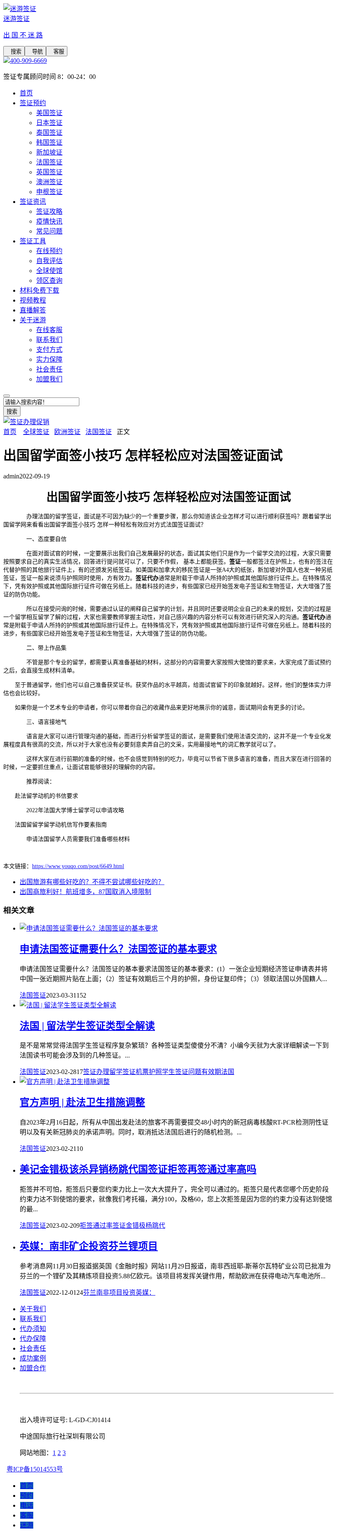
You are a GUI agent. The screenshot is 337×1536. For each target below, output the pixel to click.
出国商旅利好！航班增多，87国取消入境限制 (85, 891)
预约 (26, 1495)
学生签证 (175, 1071)
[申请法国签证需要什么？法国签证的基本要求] (89, 928)
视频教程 (33, 300)
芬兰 (89, 1292)
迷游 (26, 1525)
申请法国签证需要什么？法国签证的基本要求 (118, 949)
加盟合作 (33, 1368)
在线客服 (49, 329)
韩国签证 (49, 142)
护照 (155, 1071)
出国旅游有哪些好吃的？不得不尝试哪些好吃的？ (92, 881)
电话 (26, 1505)
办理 (102, 1071)
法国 (227, 1071)
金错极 (135, 1225)
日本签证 (49, 122)
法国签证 (49, 162)
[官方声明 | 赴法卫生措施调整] (65, 1081)
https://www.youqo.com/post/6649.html (78, 866)
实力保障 (49, 359)
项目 (115, 1292)
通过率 (103, 1225)
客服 (56, 52)
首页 (26, 93)
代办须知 (33, 1328)
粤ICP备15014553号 (35, 1469)
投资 (129, 1292)
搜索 (14, 52)
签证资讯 (33, 201)
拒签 (86, 1225)
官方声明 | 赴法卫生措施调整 (82, 1102)
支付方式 (49, 349)
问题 (194, 1071)
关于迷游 (33, 319)
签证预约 (33, 102)
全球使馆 (49, 270)
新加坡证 (49, 152)
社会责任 (49, 369)
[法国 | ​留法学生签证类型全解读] (68, 1005)
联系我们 (49, 339)
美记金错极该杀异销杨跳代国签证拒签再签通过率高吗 (138, 1169)
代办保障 (33, 1338)
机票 (142, 1071)
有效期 (211, 1071)
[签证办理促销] (26, 421)
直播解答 (33, 310)
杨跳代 (155, 1225)
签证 (89, 1071)
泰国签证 (49, 132)
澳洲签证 (49, 181)
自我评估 (49, 260)
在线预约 (49, 250)
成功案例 (33, 1358)
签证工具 (33, 241)
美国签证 (49, 112)
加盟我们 (49, 379)
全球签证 (36, 431)
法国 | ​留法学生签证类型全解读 (87, 1026)
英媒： (145, 1292)
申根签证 (49, 191)
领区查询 (49, 280)
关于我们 (33, 1308)
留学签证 (122, 1071)
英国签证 (49, 172)
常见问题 (49, 231)
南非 (102, 1292)
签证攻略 (49, 211)
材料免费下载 (39, 290)
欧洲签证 (67, 431)
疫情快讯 (49, 221)
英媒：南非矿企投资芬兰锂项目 (89, 1246)
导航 (35, 52)
